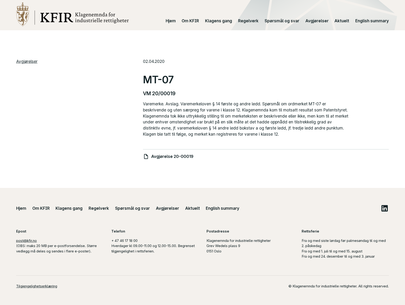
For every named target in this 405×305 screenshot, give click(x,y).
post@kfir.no (26, 240)
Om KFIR (190, 20)
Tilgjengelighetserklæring (36, 286)
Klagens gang (218, 20)
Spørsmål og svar (282, 20)
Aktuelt (341, 20)
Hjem (171, 20)
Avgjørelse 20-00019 (172, 156)
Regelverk (248, 20)
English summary (372, 20)
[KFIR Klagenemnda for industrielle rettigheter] (72, 14)
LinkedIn (384, 208)
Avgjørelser (317, 20)
